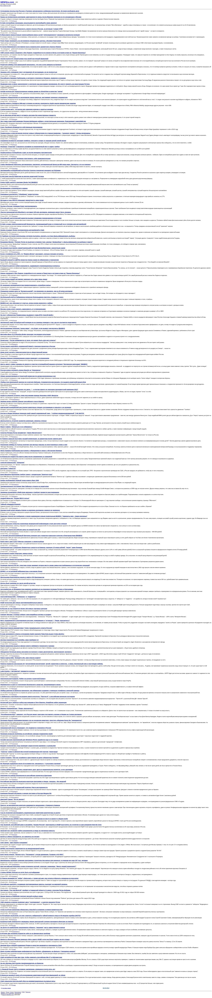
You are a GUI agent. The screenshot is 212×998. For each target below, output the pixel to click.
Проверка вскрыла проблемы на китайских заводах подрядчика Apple (26, 734)
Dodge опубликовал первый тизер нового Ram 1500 (19, 480)
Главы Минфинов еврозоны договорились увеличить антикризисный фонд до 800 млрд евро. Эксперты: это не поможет (45, 164)
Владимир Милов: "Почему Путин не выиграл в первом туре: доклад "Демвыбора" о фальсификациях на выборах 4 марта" (46, 242)
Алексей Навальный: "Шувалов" (12, 462)
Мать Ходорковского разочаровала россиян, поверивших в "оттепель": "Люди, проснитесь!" (35, 620)
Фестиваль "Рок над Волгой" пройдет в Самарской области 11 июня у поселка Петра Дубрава (35, 890)
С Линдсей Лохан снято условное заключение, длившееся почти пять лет (27, 969)
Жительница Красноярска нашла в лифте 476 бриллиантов (22, 577)
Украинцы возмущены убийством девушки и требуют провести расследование (29, 492)
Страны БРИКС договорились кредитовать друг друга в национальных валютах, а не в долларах (36, 769)
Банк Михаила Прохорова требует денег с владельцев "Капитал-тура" (26, 474)
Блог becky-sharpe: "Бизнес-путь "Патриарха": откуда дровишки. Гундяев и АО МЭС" (32, 854)
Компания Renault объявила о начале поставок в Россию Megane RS (25, 793)
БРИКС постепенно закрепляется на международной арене (22, 848)
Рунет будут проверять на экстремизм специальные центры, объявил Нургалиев (30, 41)
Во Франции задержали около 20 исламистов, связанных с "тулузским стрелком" (30, 763)
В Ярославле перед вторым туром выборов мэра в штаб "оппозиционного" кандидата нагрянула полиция (40, 35)
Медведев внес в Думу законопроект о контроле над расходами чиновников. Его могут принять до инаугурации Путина (45, 84)
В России (14, 21)
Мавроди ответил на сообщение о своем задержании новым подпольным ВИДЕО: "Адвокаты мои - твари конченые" (43, 516)
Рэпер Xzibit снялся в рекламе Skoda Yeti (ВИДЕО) (19, 182)
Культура (14, 50)
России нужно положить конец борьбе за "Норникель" (20, 370)
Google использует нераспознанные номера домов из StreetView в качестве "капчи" (31, 91)
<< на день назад (6, 988)
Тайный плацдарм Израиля (10, 504)
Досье (7, 992)
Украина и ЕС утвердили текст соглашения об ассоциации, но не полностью (28, 72)
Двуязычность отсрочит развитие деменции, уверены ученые (23, 421)
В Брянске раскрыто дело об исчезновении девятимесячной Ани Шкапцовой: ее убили (32, 975)
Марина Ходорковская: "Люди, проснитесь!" (17, 708)
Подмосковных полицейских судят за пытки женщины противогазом (26, 152)
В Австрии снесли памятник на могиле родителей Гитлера (22, 176)
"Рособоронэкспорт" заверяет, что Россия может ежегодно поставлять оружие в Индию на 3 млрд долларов (41, 714)
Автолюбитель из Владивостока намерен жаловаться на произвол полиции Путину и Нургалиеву (36, 589)
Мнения (14, 246)
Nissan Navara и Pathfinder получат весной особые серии (21, 896)
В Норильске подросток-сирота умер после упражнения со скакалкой (26, 456)
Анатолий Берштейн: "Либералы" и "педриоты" (18, 597)
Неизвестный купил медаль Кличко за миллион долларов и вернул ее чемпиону (30, 510)
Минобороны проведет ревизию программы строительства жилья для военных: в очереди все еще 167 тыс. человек (44, 860)
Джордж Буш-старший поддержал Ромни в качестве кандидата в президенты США (31, 945)
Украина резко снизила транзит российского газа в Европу (22, 401)
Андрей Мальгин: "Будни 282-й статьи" (14, 498)
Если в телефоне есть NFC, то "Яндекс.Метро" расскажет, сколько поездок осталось (31, 254)
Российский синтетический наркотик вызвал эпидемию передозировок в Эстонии (30, 218)
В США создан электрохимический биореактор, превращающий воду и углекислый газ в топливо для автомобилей (43, 224)
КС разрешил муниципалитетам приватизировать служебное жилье (25, 285)
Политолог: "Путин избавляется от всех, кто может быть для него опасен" (28, 340)
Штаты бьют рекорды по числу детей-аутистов (17, 583)
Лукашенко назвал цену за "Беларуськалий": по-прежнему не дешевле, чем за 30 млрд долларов (36, 291)
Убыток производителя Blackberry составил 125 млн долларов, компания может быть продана (35, 212)
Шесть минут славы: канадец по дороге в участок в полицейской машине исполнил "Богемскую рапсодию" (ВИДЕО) (43, 364)
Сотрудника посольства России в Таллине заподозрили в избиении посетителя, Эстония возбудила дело (39, 11)
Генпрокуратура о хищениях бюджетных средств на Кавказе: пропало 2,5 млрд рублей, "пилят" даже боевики (41, 547)
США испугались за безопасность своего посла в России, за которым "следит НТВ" (31, 29)
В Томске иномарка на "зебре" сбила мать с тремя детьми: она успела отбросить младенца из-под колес (39, 878)
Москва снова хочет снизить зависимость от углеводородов (23, 309)
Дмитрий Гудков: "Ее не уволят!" (12, 799)
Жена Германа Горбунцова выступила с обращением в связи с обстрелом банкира (31, 450)
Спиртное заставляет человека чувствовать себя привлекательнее (25, 158)
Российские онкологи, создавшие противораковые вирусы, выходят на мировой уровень (33, 884)
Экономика (14, 168)
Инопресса (14, 192)
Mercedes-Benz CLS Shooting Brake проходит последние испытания (25, 334)
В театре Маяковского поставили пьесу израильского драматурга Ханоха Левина (30, 47)
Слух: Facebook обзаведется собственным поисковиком (21, 127)
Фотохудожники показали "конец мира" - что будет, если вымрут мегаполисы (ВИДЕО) (32, 328)
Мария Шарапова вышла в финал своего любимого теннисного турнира (27, 646)
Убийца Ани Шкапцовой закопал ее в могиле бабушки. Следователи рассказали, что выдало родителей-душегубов (43, 382)
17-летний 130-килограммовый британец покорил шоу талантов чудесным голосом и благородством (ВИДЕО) (41, 535)
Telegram (28, 992)
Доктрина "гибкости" (8, 468)
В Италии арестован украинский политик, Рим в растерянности (24, 787)
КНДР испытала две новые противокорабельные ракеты (21, 602)
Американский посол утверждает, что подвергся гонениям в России (25, 728)
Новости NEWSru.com (8, 994)
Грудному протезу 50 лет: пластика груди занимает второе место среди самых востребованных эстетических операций (45, 565)
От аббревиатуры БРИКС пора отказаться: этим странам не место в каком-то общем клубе (34, 819)
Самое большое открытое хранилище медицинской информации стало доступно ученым (33, 524)
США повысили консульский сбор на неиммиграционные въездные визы (27, 981)
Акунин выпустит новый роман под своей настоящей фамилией (24, 59)
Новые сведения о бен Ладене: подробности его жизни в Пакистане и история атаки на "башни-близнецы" (40, 273)
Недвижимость (16, 252)
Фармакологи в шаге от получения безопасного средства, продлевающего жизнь (30, 684)
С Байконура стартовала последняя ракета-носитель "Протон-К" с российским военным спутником (37, 696)
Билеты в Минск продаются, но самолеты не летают (19, 836)
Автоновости (15, 186)
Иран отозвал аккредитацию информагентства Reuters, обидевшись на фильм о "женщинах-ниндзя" (38, 951)
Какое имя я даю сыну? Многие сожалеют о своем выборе (22, 541)
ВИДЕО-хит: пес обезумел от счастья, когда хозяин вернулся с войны (26, 303)
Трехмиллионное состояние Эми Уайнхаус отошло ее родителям (24, 486)
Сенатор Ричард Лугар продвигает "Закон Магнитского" (21, 433)
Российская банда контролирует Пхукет (15, 559)
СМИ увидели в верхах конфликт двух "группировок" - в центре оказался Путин (30, 902)
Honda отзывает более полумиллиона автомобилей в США (22, 230)
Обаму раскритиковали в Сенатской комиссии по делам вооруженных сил (28, 376)
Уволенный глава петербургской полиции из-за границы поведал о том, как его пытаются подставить (38, 322)
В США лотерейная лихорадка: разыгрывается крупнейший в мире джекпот (28, 23)
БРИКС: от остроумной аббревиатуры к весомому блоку (21, 571)
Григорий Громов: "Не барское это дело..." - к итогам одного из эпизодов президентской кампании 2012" (39, 389)
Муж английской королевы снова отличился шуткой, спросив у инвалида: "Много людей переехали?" (38, 866)
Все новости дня (5, 5)
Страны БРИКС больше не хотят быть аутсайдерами (20, 872)
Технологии (15, 95)
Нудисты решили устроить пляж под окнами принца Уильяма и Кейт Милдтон (29, 395)
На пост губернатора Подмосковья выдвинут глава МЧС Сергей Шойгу (26, 315)
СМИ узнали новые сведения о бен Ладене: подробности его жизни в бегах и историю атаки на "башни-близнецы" (43, 53)
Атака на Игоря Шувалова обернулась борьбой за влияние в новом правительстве (31, 909)
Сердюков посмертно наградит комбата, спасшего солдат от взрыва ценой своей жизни (33, 140)
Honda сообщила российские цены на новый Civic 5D (20, 529)
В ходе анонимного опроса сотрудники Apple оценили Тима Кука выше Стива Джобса (32, 634)
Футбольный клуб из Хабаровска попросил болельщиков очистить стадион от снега (31, 297)
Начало (3, 992)
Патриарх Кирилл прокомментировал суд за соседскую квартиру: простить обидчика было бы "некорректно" (41, 720)
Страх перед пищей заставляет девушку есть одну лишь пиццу (23, 279)
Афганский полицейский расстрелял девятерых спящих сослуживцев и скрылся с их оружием (35, 407)
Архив (11, 992)
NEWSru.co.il (4, 993)
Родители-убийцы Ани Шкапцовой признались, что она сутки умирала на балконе (30, 64)
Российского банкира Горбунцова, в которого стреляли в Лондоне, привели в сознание (33, 78)
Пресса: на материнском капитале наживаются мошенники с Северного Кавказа (30, 805)
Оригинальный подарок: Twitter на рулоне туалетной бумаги (22, 678)
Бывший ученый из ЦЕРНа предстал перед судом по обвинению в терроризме (29, 260)
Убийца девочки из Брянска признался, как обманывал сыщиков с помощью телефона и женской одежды (39, 690)
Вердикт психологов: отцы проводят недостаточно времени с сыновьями (28, 746)
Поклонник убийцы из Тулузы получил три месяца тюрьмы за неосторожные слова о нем (33, 445)
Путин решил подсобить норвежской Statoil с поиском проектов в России (27, 346)
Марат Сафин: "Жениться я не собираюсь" (16, 427)
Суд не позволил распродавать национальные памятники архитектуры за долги (30, 813)
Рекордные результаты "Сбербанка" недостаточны (19, 194)
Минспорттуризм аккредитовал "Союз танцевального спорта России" (26, 628)
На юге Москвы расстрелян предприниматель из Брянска (21, 963)
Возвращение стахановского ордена (13, 188)
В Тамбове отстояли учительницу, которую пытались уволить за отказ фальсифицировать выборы (37, 236)
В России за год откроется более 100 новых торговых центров (23, 608)
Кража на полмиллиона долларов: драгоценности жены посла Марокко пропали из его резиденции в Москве (40, 17)
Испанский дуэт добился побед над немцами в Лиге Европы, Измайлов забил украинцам (33, 702)
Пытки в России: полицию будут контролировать (18, 206)
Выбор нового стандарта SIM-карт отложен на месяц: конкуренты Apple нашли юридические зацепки (38, 103)
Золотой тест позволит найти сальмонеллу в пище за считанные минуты (27, 831)
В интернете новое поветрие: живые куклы (16, 553)
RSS (23, 992)
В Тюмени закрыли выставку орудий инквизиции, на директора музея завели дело (31, 439)
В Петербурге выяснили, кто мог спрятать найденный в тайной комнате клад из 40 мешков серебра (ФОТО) (40, 915)
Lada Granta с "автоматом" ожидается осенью (17, 671)
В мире (14, 15)
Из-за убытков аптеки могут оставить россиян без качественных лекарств (28, 115)
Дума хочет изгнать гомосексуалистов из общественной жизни (23, 352)
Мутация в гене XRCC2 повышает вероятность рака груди (22, 200)
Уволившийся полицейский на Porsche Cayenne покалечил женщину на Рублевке (30, 170)
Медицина (14, 113)
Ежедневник (18, 992)
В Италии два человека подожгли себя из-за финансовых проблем (25, 933)
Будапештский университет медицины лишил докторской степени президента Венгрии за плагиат (36, 921)
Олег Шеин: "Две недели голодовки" (14, 842)
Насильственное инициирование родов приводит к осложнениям (24, 358)
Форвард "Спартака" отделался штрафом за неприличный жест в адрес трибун (30, 146)
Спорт (13, 150)
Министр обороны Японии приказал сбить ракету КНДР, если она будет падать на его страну (35, 939)
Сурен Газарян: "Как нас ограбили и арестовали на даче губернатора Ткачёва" (29, 757)
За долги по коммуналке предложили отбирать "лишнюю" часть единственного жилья (32, 927)
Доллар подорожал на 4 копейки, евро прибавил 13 (19, 640)
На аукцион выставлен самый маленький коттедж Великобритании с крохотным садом (32, 248)
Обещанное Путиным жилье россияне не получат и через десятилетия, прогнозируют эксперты (36, 652)
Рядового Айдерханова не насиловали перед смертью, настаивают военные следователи (33, 97)
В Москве (11, 993)
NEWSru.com (7, 2)
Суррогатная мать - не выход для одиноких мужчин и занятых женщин (26, 109)
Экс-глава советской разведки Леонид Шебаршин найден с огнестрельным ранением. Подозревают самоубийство (43, 121)
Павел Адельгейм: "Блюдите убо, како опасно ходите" (20, 658)
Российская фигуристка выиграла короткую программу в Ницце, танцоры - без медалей (33, 781)
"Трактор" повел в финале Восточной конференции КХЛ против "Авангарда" (29, 752)
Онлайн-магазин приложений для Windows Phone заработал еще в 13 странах (29, 740)
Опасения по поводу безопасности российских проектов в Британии (26, 775)
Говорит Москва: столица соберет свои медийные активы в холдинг (25, 614)
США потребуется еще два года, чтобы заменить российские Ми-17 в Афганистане (31, 957)
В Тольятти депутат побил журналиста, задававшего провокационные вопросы (30, 266)
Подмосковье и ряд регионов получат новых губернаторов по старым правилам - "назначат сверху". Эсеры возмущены (45, 133)
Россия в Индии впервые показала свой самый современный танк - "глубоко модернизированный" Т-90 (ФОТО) (42, 413)
